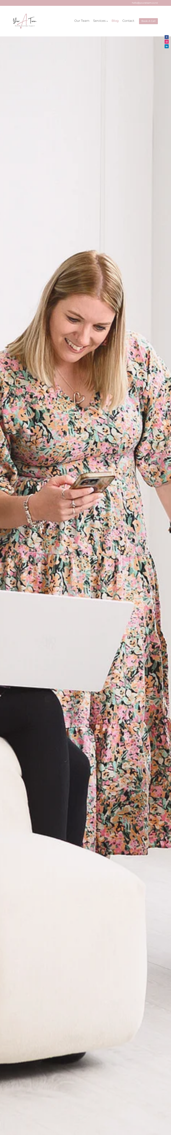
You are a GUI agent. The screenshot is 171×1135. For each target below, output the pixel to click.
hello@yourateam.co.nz (145, 3)
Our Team (81, 20)
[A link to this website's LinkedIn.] (167, 46)
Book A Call (148, 21)
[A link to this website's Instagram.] (167, 42)
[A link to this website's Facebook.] (167, 37)
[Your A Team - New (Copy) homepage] (27, 21)
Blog (115, 20)
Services (99, 20)
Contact (128, 20)
